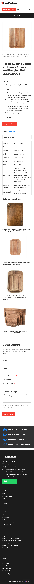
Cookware (5, 503)
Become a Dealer (6, 568)
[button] (28, 24)
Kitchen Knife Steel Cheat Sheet (10, 545)
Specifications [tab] (9, 137)
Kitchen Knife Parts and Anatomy (11, 538)
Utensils (4, 501)
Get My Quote (8, 414)
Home (4, 54)
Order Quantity (9, 384)
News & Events (6, 561)
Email (5, 368)
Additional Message (10, 392)
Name (5, 360)
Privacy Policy (7, 407)
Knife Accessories (11, 54)
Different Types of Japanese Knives (11, 541)
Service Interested (10, 376)
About (4, 559)
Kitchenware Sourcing (8, 522)
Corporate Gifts (6, 524)
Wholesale (5, 515)
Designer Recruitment (8, 570)
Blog (3, 536)
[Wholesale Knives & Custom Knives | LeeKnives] (9, 3)
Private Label (5, 517)
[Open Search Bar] (18, 10)
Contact (4, 566)
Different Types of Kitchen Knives (11, 543)
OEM (3, 519)
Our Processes (6, 563)
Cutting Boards (21, 54)
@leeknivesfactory (10, 467)
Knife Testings (6, 548)
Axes (3, 498)
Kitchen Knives (6, 494)
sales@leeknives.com (11, 464)
